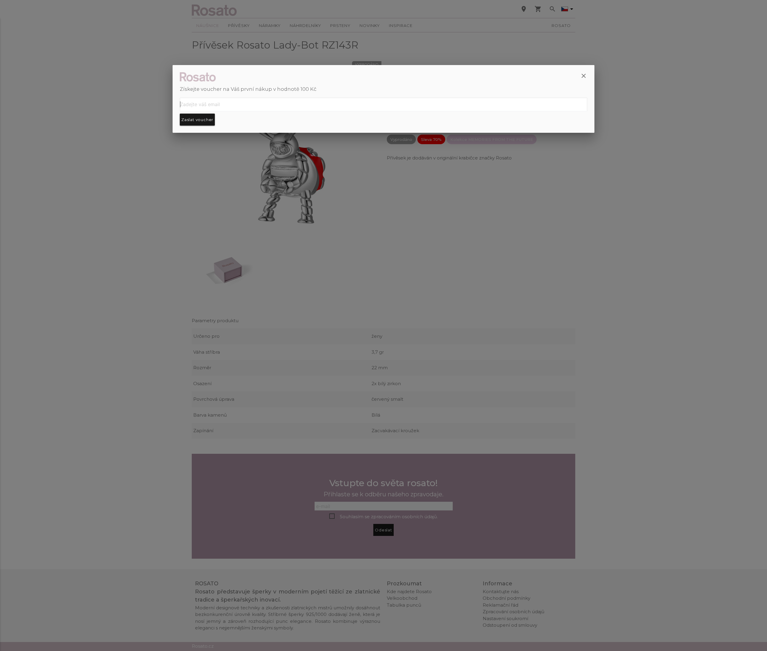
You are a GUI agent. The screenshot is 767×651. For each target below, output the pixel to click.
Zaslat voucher (197, 119)
